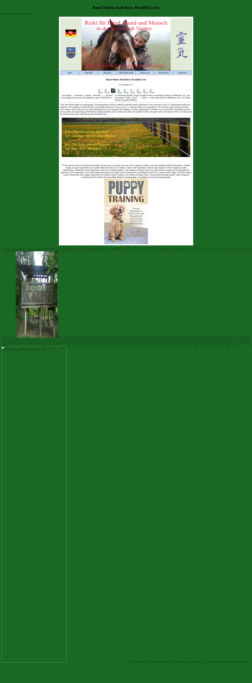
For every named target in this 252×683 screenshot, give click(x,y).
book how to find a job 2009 (197, 343)
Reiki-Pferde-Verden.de (26, 343)
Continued (177, 662)
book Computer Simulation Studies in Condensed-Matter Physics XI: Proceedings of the (47, 339)
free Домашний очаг (87, 250)
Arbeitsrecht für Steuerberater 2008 (142, 339)
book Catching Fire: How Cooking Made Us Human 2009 (75, 341)
